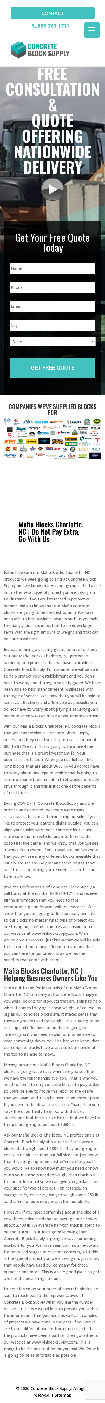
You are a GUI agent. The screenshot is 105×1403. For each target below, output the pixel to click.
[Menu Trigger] (92, 30)
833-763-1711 (53, 25)
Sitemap (63, 1395)
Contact (52, 13)
